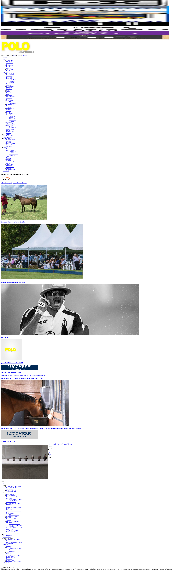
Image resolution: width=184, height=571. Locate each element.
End (50, 455)
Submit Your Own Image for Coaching (10, 141)
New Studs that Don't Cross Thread (60, 444)
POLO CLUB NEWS (9, 63)
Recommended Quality (12, 516)
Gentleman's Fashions (12, 152)
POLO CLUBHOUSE (13, 127)
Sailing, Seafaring (10, 164)
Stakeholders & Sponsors (10, 132)
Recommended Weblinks (10, 109)
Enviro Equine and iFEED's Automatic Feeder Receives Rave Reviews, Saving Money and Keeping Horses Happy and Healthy (41, 428)
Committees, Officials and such (10, 123)
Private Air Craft (10, 167)
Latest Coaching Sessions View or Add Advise (10, 145)
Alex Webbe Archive (12, 117)
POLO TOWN (9, 125)
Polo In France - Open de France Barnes (14, 183)
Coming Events (7, 137)
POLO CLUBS (10, 73)
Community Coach (8, 138)
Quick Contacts (10, 100)
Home (5, 57)
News (5, 59)
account (25, 55)
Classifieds (6, 171)
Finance (8, 148)
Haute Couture (10, 150)
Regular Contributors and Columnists (10, 113)
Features (5, 72)
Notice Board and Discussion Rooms (10, 98)
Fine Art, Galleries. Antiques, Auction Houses (10, 161)
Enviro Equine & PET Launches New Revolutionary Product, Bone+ (22, 378)
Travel (7, 156)
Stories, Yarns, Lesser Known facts (10, 93)
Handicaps (9, 95)
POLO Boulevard (8, 135)
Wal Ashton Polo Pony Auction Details (13, 222)
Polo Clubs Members (9, 67)
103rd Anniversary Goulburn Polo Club (13, 282)
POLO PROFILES (11, 74)
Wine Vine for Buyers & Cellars (10, 169)
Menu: (2, 54)
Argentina (8, 107)
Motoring (8, 158)
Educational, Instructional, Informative (9, 77)
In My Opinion (9, 65)
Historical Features (8, 84)
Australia (8, 111)
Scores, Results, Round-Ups (10, 61)
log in (14, 55)
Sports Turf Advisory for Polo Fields (12, 363)
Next (50, 454)
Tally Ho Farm (5, 337)
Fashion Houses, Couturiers (13, 154)
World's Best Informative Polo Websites (13, 81)
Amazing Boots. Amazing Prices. (11, 372)
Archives (8, 90)
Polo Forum (6, 134)
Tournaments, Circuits (9, 70)
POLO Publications (12, 102)
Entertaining (9, 165)
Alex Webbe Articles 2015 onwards (12, 120)
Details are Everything (8, 441)
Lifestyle (5, 147)
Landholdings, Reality (11, 531)
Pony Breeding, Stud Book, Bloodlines (10, 88)
